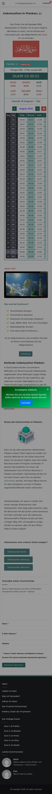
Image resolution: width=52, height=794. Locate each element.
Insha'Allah (26, 403)
